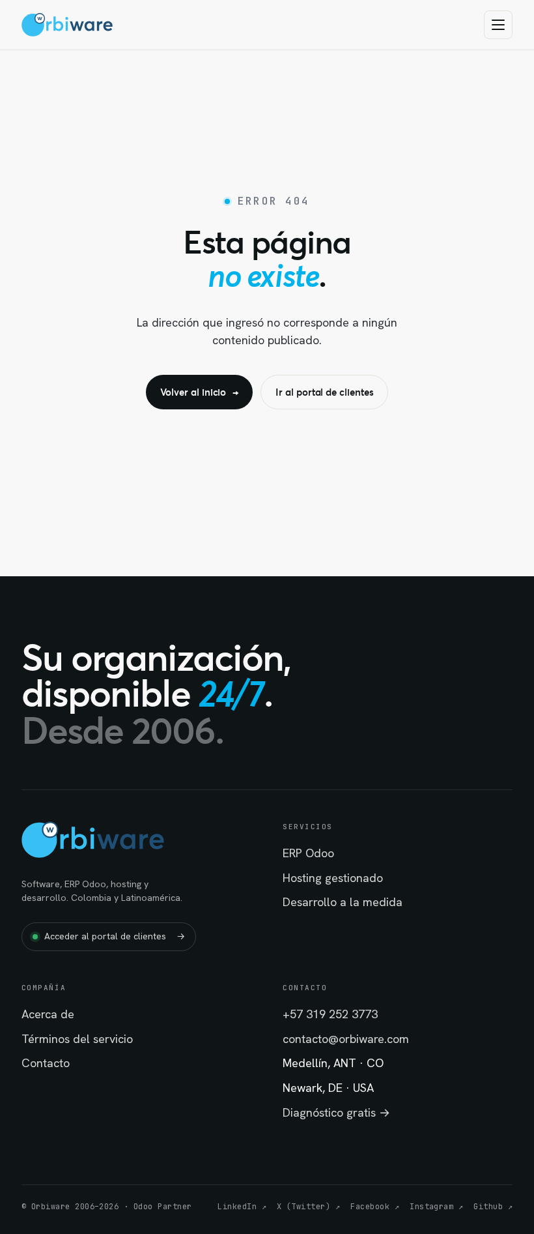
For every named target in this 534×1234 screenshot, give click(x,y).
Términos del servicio (77, 1038)
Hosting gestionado (333, 877)
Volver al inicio (199, 391)
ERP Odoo (308, 852)
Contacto (45, 1062)
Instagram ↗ (436, 1206)
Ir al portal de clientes (324, 391)
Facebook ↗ (374, 1206)
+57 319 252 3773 (330, 1013)
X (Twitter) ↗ (308, 1206)
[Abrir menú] (498, 24)
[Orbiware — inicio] (67, 25)
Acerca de (47, 1013)
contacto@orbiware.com (346, 1038)
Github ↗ (493, 1206)
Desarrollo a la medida (342, 901)
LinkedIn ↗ (242, 1206)
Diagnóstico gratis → (336, 1112)
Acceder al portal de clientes (114, 936)
